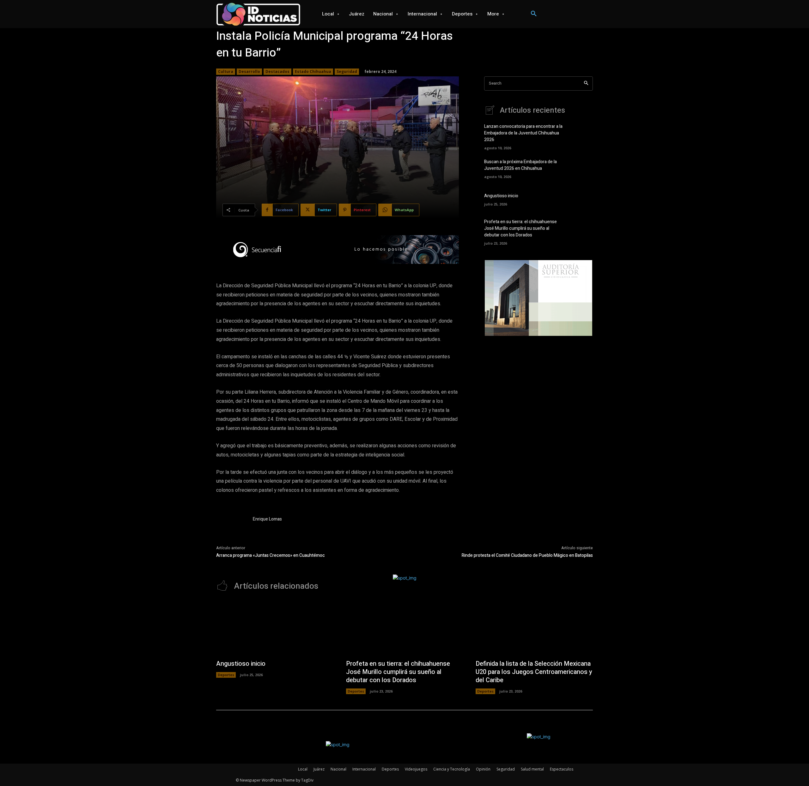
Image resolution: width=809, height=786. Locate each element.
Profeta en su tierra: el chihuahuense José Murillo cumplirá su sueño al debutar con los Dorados (520, 228)
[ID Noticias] (258, 14)
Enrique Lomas (267, 519)
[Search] (586, 83)
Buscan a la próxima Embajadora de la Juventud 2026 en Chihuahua (520, 165)
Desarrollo (249, 71)
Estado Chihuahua (313, 71)
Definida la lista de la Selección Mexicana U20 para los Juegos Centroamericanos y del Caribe (534, 672)
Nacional (338, 769)
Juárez (319, 769)
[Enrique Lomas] (231, 531)
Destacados (277, 71)
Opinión (483, 769)
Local (302, 769)
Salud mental (532, 769)
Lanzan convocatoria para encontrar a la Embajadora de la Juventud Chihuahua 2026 (523, 133)
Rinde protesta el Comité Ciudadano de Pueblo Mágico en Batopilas (527, 555)
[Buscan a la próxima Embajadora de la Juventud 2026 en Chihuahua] (582, 168)
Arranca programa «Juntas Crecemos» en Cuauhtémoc (270, 555)
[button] (533, 13)
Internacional (364, 769)
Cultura (225, 71)
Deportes (226, 674)
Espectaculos (561, 769)
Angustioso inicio (501, 196)
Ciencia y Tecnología (451, 769)
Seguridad (347, 71)
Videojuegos (416, 769)
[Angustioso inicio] (582, 199)
